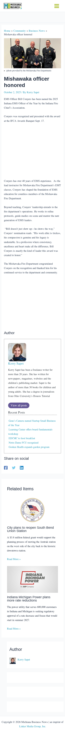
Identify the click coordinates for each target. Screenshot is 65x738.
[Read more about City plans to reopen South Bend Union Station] (32, 509)
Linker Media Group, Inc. (32, 726)
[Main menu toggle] (56, 6)
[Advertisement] (32, 151)
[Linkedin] (21, 468)
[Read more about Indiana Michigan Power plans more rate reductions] (32, 579)
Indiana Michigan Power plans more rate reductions (28, 598)
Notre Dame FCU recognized (23, 442)
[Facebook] (6, 468)
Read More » (14, 559)
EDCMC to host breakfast (22, 438)
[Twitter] (14, 468)
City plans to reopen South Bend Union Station (30, 529)
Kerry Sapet (16, 363)
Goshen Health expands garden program (29, 447)
